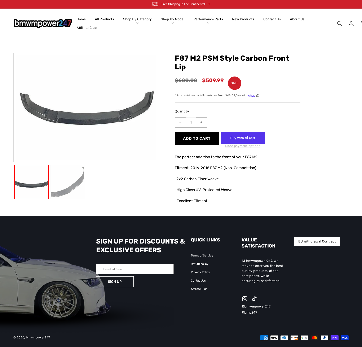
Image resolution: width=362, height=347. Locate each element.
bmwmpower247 (38, 337)
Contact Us (198, 280)
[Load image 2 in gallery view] (67, 182)
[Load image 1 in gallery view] (31, 182)
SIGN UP (115, 281)
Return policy (199, 264)
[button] (137, 19)
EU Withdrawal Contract (317, 241)
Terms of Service (202, 255)
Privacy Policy (200, 272)
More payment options (242, 146)
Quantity (182, 111)
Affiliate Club (199, 289)
